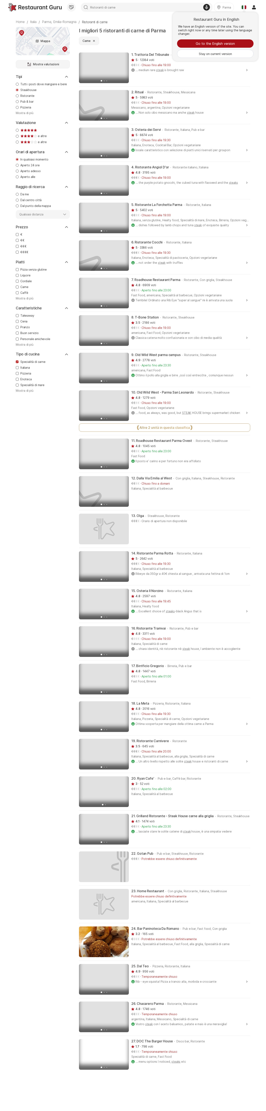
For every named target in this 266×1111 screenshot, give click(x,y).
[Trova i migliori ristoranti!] (35, 7)
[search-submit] (85, 7)
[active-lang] (244, 7)
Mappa (45, 41)
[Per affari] (71, 7)
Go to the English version (215, 43)
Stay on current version (215, 54)
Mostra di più (24, 113)
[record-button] (206, 7)
